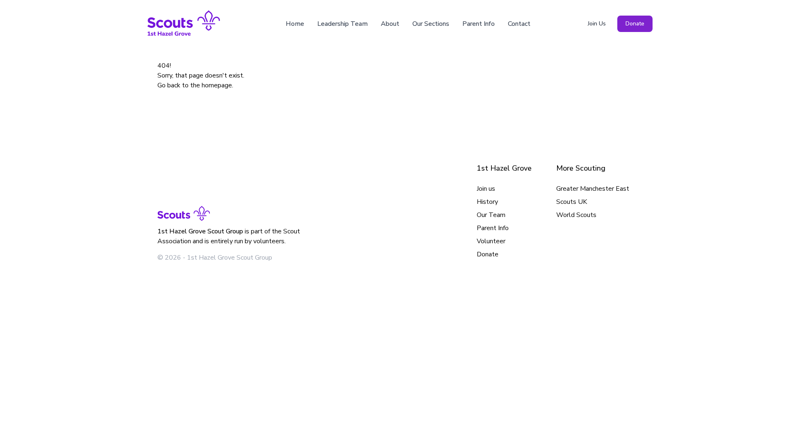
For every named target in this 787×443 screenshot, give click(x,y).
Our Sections (430, 23)
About (390, 23)
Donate (635, 23)
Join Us (597, 23)
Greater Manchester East (592, 188)
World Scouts (576, 214)
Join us (486, 188)
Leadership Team (342, 23)
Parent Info (478, 23)
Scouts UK (571, 201)
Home (295, 23)
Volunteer (491, 241)
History (487, 201)
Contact (519, 23)
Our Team (491, 214)
